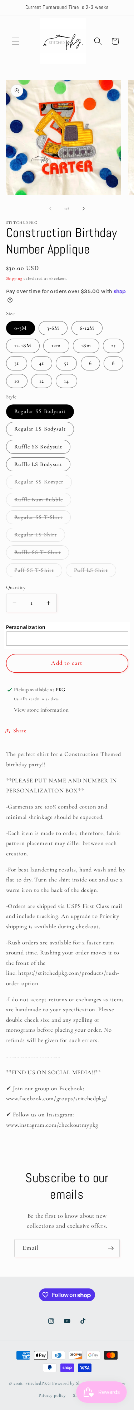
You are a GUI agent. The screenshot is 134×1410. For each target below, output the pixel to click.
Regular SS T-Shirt (42, 519)
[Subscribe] (110, 1248)
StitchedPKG (38, 1383)
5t (66, 363)
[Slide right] (83, 208)
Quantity (16, 587)
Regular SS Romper (43, 483)
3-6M (53, 328)
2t (113, 345)
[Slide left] (50, 208)
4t (41, 363)
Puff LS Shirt (95, 571)
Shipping (14, 278)
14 (66, 381)
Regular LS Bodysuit (40, 429)
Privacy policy (52, 1395)
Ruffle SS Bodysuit (38, 446)
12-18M (23, 345)
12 (41, 381)
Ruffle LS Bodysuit (38, 464)
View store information (41, 710)
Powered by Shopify (71, 1383)
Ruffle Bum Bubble (42, 501)
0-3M (20, 328)
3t (16, 363)
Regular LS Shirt (39, 536)
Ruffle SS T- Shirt (41, 554)
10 (16, 381)
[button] (15, 41)
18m (86, 345)
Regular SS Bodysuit (40, 411)
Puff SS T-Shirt (38, 571)
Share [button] (19, 730)
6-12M (87, 328)
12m (56, 345)
